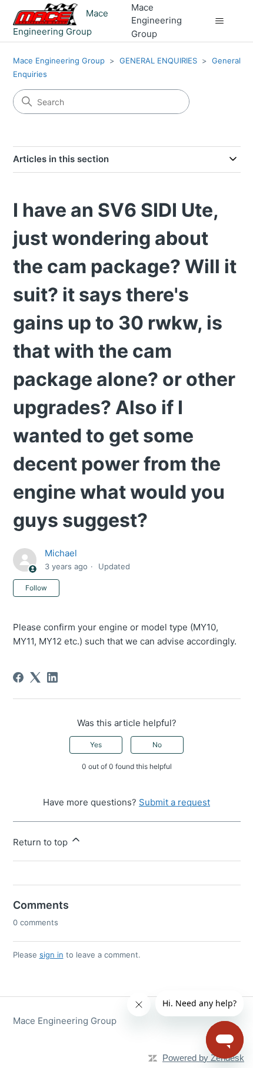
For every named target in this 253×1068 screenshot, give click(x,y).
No (157, 744)
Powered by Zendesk (203, 1058)
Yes (96, 744)
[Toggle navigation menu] (220, 21)
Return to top (41, 842)
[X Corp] (35, 677)
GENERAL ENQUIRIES (158, 60)
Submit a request (174, 802)
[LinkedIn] (52, 677)
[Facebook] (18, 677)
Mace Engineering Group (59, 60)
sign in (51, 954)
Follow (36, 587)
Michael (61, 553)
